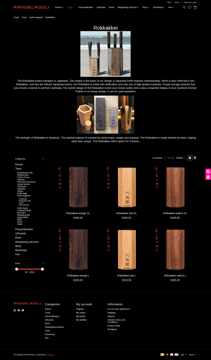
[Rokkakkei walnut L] (175, 249)
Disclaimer (112, 329)
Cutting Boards (24, 210)
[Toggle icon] (184, 7)
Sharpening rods (25, 173)
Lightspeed (50, 355)
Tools (24, 17)
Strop (19, 222)
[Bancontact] (172, 354)
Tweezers (22, 186)
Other (20, 224)
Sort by (170, 158)
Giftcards (100, 7)
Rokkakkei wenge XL (78, 213)
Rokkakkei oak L (126, 275)
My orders (81, 313)
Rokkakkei (23, 199)
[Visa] (176, 354)
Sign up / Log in (190, 2)
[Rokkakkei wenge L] (78, 249)
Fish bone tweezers (26, 182)
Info (17, 254)
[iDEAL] (162, 354)
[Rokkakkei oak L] (126, 249)
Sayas (20, 191)
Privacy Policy (114, 326)
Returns (111, 316)
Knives (19, 164)
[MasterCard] (167, 354)
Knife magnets (36, 17)
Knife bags (22, 193)
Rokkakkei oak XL (126, 213)
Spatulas (21, 189)
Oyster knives (23, 184)
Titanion (21, 179)
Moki (19, 219)
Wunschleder (24, 205)
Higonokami (22, 217)
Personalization (85, 7)
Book (111, 7)
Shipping (112, 313)
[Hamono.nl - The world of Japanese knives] (31, 7)
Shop (18, 246)
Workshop (21, 250)
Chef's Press (23, 177)
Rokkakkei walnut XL (175, 213)
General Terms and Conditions (116, 321)
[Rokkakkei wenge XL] (78, 187)
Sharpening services (26, 241)
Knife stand (22, 208)
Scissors (21, 213)
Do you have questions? (119, 309)
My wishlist (81, 320)
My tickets (80, 316)
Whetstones (23, 175)
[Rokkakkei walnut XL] (175, 187)
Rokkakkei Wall (25, 201)
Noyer (21, 203)
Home (16, 17)
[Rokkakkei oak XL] (126, 187)
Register (80, 309)
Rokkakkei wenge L (78, 275)
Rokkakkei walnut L (175, 275)
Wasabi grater (23, 215)
